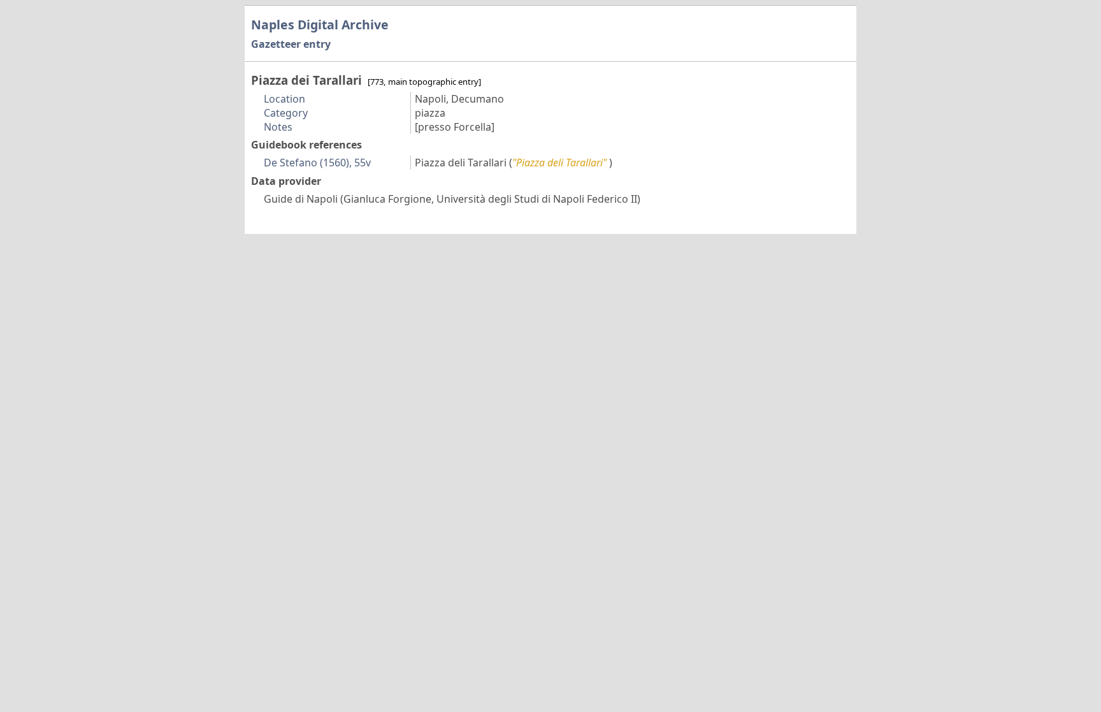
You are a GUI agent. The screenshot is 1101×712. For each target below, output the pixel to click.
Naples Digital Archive (320, 24)
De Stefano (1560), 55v (317, 163)
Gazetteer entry (291, 44)
